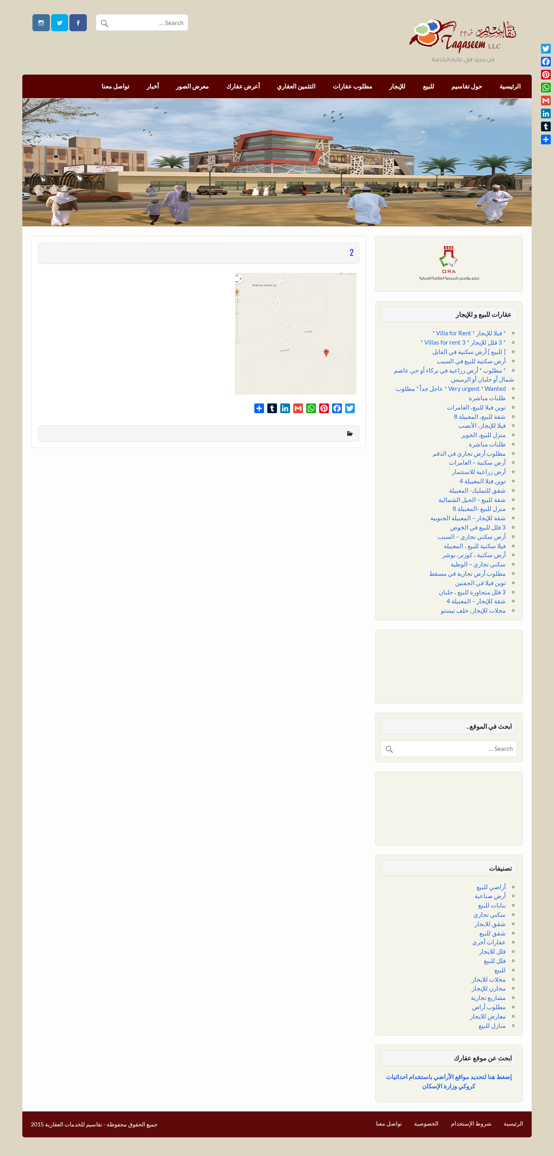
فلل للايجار (492, 951)
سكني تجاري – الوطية (478, 564)
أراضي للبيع (491, 886)
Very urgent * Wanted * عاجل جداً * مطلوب (451, 388)
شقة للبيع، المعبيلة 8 (480, 416)
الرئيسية (510, 86)
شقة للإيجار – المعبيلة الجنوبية (468, 517)
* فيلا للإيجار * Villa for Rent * (469, 333)
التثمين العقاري (296, 86)
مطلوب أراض (489, 1006)
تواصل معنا (115, 86)
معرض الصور (192, 86)
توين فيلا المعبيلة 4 (483, 481)
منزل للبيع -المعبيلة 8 (479, 508)
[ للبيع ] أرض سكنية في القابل (469, 351)
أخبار (153, 86)
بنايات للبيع (492, 905)
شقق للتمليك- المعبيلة (477, 490)
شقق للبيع (492, 933)
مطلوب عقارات (352, 86)
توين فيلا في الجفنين (480, 582)
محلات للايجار (489, 979)
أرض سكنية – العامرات (477, 462)
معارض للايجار (488, 1016)
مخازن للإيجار (489, 988)
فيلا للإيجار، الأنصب (482, 425)
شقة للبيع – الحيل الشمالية (472, 499)
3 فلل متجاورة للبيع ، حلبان (472, 592)
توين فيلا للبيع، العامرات (476, 407)
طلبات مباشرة (487, 397)
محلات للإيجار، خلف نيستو (473, 610)
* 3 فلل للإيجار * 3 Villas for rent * (463, 342)
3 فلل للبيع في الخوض (478, 527)
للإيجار (397, 86)
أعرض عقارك (243, 86)
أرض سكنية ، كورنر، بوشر (474, 554)
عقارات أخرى (489, 942)
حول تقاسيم (466, 86)
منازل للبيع (492, 1025)
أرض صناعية (490, 895)
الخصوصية (426, 1123)
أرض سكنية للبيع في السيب (471, 361)
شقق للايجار (490, 923)
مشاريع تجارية (488, 997)
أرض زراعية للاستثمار (479, 471)
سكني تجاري (489, 914)
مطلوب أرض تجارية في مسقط (467, 573)
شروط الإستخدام (471, 1123)
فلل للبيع (495, 960)
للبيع (428, 86)
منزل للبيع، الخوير (483, 434)
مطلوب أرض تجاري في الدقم (469, 453)
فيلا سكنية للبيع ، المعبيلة (475, 545)
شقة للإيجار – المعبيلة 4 (476, 601)
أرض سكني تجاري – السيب (472, 536)
